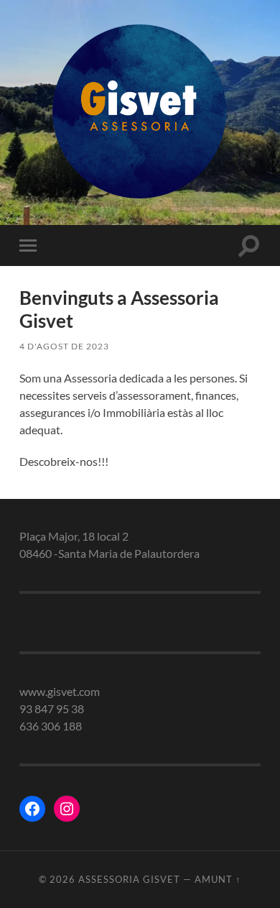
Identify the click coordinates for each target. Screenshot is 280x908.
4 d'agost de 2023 (64, 346)
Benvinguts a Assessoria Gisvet (119, 309)
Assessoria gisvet (129, 879)
